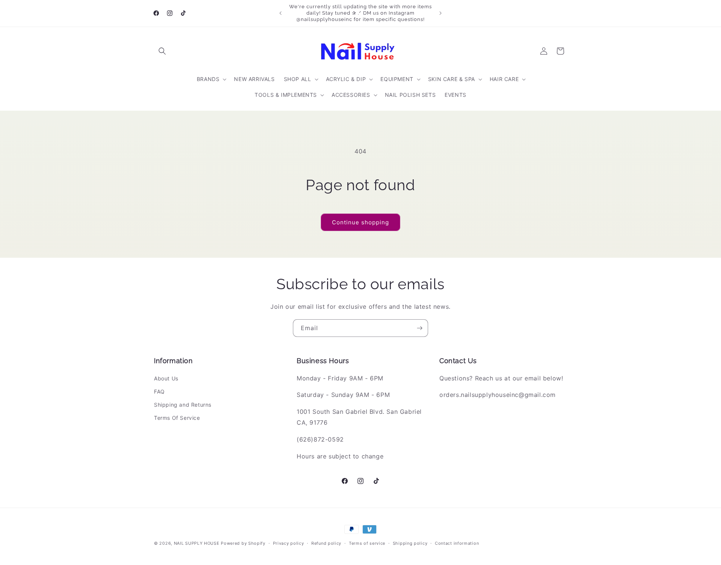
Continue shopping (360, 222)
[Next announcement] (440, 13)
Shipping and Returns (182, 404)
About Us (166, 378)
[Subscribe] (419, 328)
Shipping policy (410, 542)
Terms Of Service (177, 418)
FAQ (159, 391)
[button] (162, 51)
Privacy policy (288, 542)
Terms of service (367, 542)
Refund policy (326, 542)
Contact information (457, 542)
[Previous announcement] (280, 13)
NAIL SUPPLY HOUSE (197, 543)
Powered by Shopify (243, 543)
